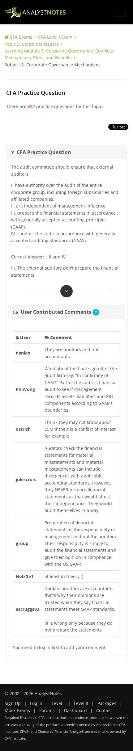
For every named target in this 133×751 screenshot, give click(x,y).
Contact (104, 710)
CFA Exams (21, 37)
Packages (106, 703)
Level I (58, 703)
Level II (81, 703)
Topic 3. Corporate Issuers (32, 44)
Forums (47, 710)
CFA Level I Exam (55, 37)
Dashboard (75, 710)
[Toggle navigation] (120, 13)
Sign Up (13, 703)
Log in (36, 703)
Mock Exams (17, 710)
